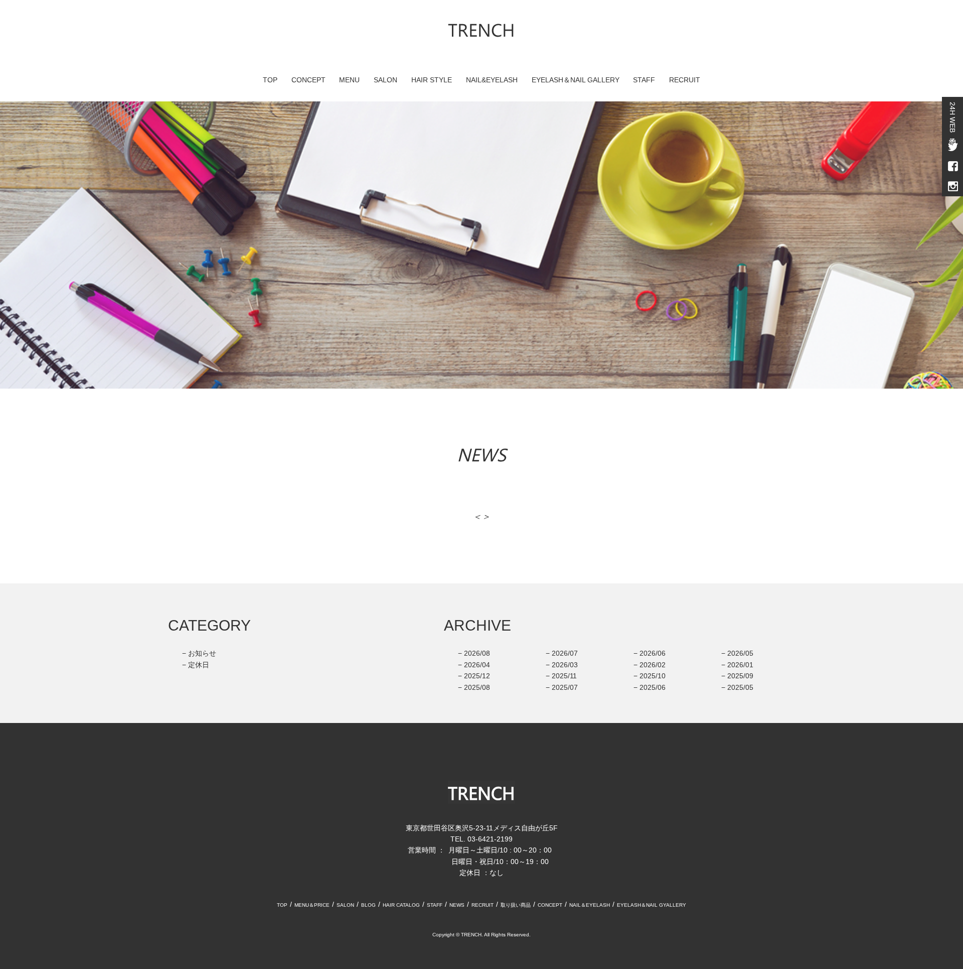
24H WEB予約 (952, 117)
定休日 (198, 665)
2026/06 (652, 653)
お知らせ (202, 653)
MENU (349, 80)
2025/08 (477, 687)
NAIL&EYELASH (492, 80)
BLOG (368, 905)
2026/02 (652, 665)
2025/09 (740, 676)
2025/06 (652, 687)
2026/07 (565, 653)
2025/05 (740, 687)
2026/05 (740, 653)
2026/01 (740, 665)
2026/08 (477, 653)
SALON (385, 80)
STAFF (644, 80)
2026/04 (477, 665)
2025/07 (565, 687)
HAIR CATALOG (401, 905)
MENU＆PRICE (312, 905)
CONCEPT (308, 80)
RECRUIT (684, 80)
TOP (270, 80)
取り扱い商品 (516, 905)
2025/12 (477, 676)
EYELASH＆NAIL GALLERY (575, 80)
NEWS (456, 905)
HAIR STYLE (431, 80)
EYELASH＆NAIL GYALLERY (651, 905)
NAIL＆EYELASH (589, 905)
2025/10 (652, 676)
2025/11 (564, 676)
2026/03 (565, 665)
